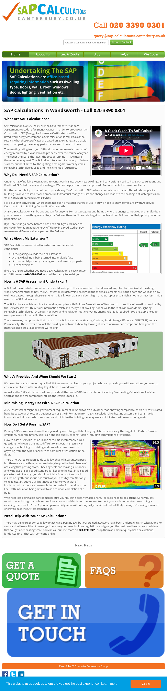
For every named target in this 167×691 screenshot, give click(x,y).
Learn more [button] (109, 683)
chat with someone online (39, 533)
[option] (83, 81)
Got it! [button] (146, 683)
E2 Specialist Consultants (86, 666)
